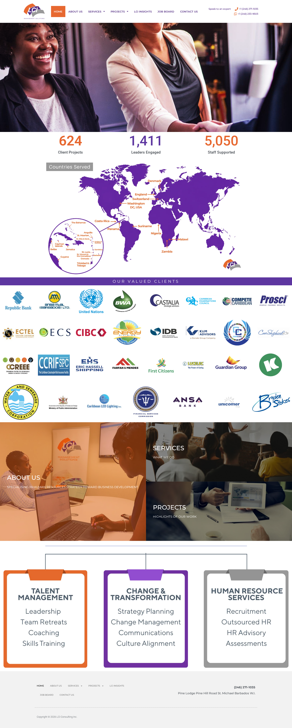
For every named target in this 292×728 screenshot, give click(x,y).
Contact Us (189, 11)
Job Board (166, 11)
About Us (75, 11)
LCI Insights (143, 11)
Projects (118, 11)
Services (94, 11)
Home (58, 11)
